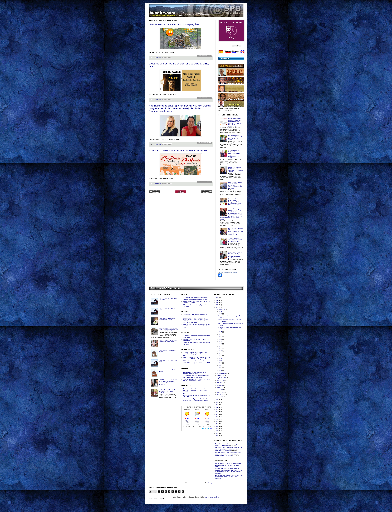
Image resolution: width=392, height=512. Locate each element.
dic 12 (220, 348)
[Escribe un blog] (165, 58)
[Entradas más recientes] (154, 192)
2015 (217, 414)
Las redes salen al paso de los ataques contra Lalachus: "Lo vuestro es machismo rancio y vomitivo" (228, 465)
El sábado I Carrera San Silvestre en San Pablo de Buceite (178, 150)
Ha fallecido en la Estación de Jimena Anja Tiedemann (167, 318)
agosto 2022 (220, 380)
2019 (217, 404)
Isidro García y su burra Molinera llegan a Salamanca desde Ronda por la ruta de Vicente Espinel (168, 329)
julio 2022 (220, 382)
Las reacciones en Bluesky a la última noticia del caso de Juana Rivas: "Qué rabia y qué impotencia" (228, 476)
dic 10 (220, 353)
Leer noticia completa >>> (204, 56)
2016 (217, 412)
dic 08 (220, 356)
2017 (217, 409)
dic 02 (220, 367)
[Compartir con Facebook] (169, 58)
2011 (217, 424)
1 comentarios (157, 144)
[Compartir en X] (167, 58)
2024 (217, 302)
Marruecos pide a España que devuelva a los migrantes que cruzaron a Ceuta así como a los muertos (196, 400)
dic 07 (220, 358)
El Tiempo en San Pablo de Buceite (197, 407)
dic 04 (220, 363)
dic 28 (220, 314)
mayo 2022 (220, 387)
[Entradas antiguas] (206, 192)
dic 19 (220, 341)
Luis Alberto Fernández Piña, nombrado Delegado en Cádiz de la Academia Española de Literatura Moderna (235, 202)
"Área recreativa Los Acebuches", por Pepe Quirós (174, 24)
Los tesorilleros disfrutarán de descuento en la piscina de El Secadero (167, 391)
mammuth (193, 483)
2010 (217, 426)
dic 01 (220, 370)
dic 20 (220, 339)
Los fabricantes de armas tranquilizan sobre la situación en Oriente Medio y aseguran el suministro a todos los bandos (228, 454)
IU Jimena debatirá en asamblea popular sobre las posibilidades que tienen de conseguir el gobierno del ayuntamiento (235, 122)
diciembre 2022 (221, 309)
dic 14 (220, 344)
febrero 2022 (220, 394)
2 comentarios (157, 99)
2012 (217, 421)
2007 (217, 433)
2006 (217, 436)
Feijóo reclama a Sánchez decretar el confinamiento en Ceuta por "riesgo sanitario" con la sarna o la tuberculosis (196, 362)
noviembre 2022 (221, 373)
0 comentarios (157, 57)
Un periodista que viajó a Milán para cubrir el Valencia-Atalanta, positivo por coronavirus (195, 298)
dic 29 (220, 311)
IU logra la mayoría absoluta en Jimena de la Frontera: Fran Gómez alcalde (235, 137)
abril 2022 (220, 390)
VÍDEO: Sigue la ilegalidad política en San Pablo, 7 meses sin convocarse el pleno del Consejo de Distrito (168, 382)
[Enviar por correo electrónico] (163, 58)
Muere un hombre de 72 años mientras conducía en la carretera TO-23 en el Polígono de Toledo (196, 358)
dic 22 (220, 336)
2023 (217, 305)
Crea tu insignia (234, 272)
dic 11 (220, 351)
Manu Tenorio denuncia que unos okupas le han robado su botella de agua (228, 444)
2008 (217, 431)
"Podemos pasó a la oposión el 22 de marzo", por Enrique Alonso (235, 240)
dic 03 (220, 365)
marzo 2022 (220, 392)
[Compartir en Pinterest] (171, 58)
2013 (217, 419)
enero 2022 (220, 397)
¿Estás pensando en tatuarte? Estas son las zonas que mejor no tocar (195, 315)
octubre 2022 (221, 375)
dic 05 (220, 360)
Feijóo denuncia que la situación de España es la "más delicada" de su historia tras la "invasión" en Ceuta (196, 326)
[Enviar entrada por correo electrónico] (151, 57)
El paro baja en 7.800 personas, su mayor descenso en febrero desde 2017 (194, 372)
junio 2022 (220, 385)
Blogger (210, 483)
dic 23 (220, 334)
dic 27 (220, 332)
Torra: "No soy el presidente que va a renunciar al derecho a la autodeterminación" (196, 380)
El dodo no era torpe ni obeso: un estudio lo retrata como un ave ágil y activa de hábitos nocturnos (195, 390)
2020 (217, 402)
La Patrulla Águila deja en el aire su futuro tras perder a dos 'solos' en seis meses (196, 376)
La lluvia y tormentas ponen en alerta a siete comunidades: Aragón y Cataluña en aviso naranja (195, 354)
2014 (217, 416)
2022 (217, 307)
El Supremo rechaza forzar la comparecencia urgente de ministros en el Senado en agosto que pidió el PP (196, 395)
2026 (217, 297)
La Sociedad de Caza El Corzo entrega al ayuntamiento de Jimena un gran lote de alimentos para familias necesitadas (235, 255)
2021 (217, 400)
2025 (217, 300)
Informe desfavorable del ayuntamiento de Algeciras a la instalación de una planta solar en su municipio (235, 185)
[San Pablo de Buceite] (220, 276)
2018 (217, 407)
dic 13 (220, 346)
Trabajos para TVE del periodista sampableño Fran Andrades (168, 341)
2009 (217, 428)
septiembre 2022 (222, 378)
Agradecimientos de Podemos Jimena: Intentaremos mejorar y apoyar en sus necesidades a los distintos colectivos (234, 154)
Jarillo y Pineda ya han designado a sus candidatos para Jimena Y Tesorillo (235, 169)
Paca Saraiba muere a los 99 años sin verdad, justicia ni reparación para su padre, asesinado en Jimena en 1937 (235, 231)
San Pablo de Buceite (223, 272)
